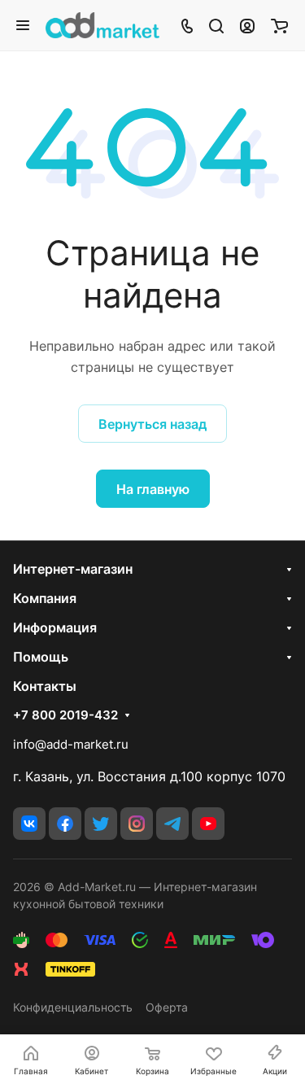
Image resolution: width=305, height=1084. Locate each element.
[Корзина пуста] (279, 25)
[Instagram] (136, 823)
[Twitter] (101, 823)
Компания (44, 598)
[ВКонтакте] (29, 823)
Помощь (40, 657)
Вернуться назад (152, 424)
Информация (55, 627)
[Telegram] (172, 823)
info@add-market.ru (71, 744)
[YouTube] (208, 823)
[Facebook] (65, 823)
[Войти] (247, 25)
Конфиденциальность (73, 1007)
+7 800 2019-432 (65, 715)
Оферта (167, 1007)
